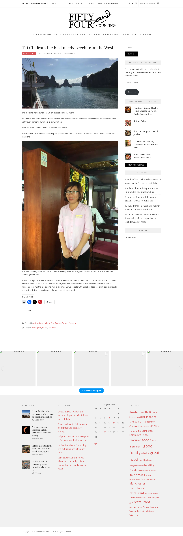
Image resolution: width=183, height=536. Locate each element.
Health (146, 460)
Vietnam (72, 323)
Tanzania (132, 511)
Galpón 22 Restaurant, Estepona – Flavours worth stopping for (42, 448)
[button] (91, 384)
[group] (18, 368)
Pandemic (138, 497)
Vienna (151, 511)
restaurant (142, 502)
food (145, 439)
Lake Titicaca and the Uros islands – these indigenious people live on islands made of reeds (142, 218)
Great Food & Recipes (108, 3)
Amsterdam (137, 412)
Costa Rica (147, 426)
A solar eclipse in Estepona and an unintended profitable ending (41, 431)
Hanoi (141, 460)
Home (91, 3)
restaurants (135, 507)
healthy (140, 466)
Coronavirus (135, 426)
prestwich (151, 497)
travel (145, 511)
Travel (65, 323)
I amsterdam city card (146, 470)
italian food (136, 475)
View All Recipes (136, 165)
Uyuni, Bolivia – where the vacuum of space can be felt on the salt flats (42, 414)
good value (144, 453)
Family (55, 3)
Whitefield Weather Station (35, 3)
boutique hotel (135, 417)
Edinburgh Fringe (139, 434)
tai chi (44, 327)
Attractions (28, 53)
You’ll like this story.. (74, 3)
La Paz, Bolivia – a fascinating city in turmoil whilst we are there (41, 465)
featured (135, 440)
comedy (151, 421)
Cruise (137, 430)
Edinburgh (147, 430)
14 (114, 422)
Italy (143, 479)
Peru (144, 497)
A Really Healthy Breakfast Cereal (142, 156)
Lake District (150, 479)
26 (105, 432)
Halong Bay (49, 323)
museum (148, 493)
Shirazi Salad (140, 121)
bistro (155, 412)
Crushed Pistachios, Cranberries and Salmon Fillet (146, 144)
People (58, 323)
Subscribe (132, 92)
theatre (140, 511)
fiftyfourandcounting (50, 53)
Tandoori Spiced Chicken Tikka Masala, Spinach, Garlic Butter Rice (146, 111)
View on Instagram (92, 390)
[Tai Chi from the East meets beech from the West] (70, 83)
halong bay (36, 327)
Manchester (137, 483)
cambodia (143, 422)
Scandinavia (150, 507)
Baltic (148, 412)
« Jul (95, 443)
